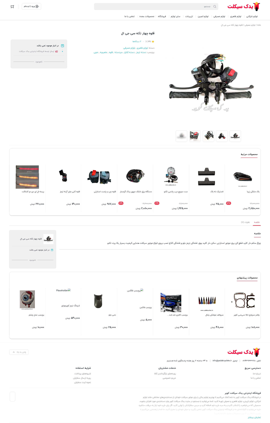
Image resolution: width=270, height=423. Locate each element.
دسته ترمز (141, 52)
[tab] (257, 222)
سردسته (119, 52)
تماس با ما (256, 378)
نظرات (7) (245, 222)
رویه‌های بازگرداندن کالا (165, 373)
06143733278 (248, 360)
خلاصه (257, 222)
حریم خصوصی (169, 378)
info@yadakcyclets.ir (222, 360)
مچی (96, 52)
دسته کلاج (129, 52)
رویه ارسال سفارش (82, 378)
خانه (259, 25)
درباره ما (257, 373)
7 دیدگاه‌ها (136, 41)
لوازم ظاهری (142, 48)
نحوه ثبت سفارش (82, 382)
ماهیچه (103, 52)
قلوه (111, 52)
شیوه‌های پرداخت (83, 373)
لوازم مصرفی (250, 25)
